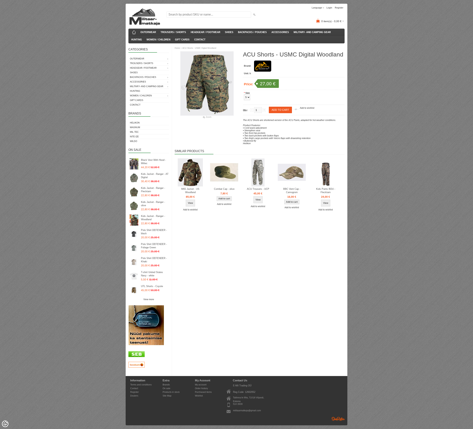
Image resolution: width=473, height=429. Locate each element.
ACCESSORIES (280, 32)
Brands (166, 384)
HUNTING (136, 39)
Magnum (135, 127)
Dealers (134, 395)
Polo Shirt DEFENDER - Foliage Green (154, 246)
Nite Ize (134, 136)
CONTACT (199, 39)
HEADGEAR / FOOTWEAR (205, 32)
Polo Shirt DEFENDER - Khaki (154, 260)
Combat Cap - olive (224, 189)
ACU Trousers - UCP (258, 189)
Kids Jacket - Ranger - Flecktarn (153, 190)
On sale (166, 388)
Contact (134, 388)
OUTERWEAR (148, 32)
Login (329, 7)
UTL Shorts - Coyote (152, 286)
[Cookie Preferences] (5, 424)
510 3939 (238, 404)
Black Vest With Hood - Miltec (153, 162)
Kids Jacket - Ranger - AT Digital (155, 176)
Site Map (167, 395)
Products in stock (171, 392)
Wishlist (199, 395)
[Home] (134, 32)
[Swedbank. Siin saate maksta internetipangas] (136, 366)
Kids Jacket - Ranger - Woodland (153, 218)
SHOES (229, 32)
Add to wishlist (307, 108)
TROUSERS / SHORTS (173, 32)
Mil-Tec (134, 132)
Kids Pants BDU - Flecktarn (325, 191)
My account (200, 384)
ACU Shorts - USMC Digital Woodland (199, 48)
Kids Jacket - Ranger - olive (153, 204)
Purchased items (203, 392)
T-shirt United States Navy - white (152, 274)
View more (148, 299)
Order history (201, 388)
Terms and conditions (141, 384)
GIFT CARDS (182, 39)
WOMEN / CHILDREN (158, 39)
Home (177, 48)
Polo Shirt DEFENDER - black (154, 232)
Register (339, 7)
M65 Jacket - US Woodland (190, 191)
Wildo (133, 141)
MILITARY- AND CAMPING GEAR (312, 32)
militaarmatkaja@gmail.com (247, 410)
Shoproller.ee (338, 419)
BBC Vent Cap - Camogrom (291, 191)
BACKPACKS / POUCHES (252, 32)
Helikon (135, 122)
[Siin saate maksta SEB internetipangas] (136, 356)
